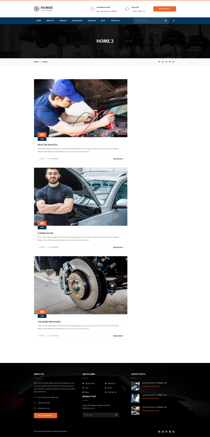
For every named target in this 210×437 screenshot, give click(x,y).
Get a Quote (164, 9)
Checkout (111, 384)
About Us (50, 20)
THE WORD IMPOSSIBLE (49, 322)
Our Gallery (77, 20)
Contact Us (115, 20)
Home (36, 62)
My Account (90, 384)
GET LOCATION (44, 415)
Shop (110, 388)
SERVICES (62, 20)
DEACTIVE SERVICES (48, 145)
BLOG (103, 20)
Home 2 (45, 62)
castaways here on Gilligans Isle (154, 383)
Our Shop (92, 20)
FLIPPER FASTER (45, 233)
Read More (117, 159)
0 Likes (42, 159)
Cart (87, 388)
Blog (87, 392)
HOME (38, 20)
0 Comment (54, 159)
